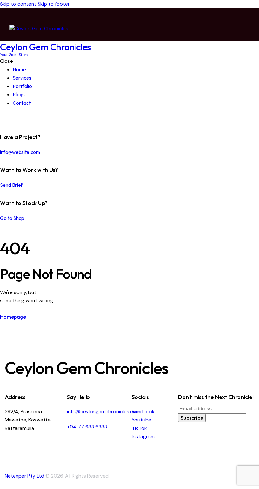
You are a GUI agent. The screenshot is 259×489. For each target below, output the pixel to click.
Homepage (13, 317)
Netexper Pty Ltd (24, 476)
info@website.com (20, 152)
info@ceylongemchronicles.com (103, 411)
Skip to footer (54, 4)
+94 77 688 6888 (87, 426)
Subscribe (192, 418)
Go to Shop (12, 218)
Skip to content (18, 4)
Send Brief (11, 185)
